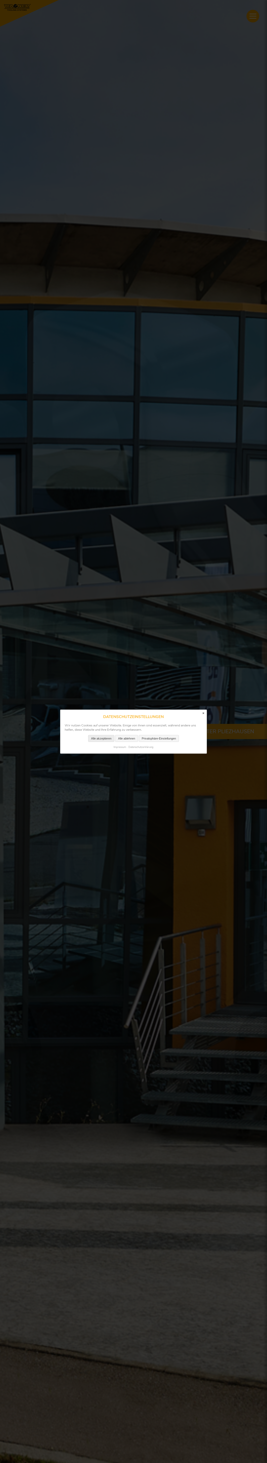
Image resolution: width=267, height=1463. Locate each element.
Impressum (120, 747)
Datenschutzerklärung (140, 747)
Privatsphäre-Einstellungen (159, 738)
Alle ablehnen (126, 738)
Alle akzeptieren (101, 738)
